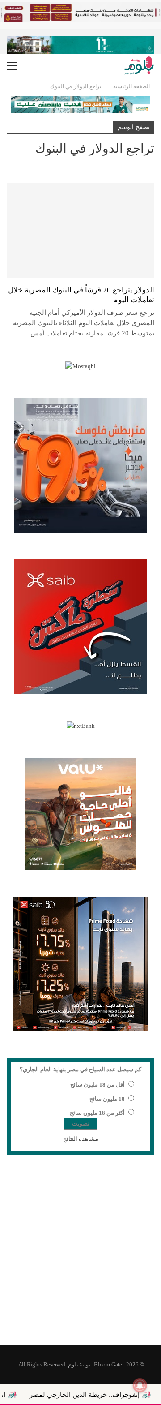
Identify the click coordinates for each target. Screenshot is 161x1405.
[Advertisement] (80, 1255)
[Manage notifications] (140, 1385)
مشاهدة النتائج (80, 1138)
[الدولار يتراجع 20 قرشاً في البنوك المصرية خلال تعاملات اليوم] (80, 230)
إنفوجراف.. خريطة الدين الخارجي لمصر (105, 1394)
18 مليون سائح (107, 1099)
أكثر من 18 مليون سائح (97, 1112)
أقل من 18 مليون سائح (97, 1084)
